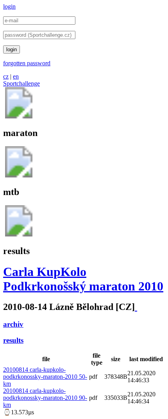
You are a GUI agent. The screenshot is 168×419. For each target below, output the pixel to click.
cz (6, 76)
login (9, 6)
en (16, 76)
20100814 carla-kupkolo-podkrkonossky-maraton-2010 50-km (45, 376)
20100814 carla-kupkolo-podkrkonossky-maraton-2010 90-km (45, 397)
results (13, 340)
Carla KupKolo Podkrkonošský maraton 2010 (83, 279)
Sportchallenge (21, 83)
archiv (13, 324)
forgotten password (26, 63)
